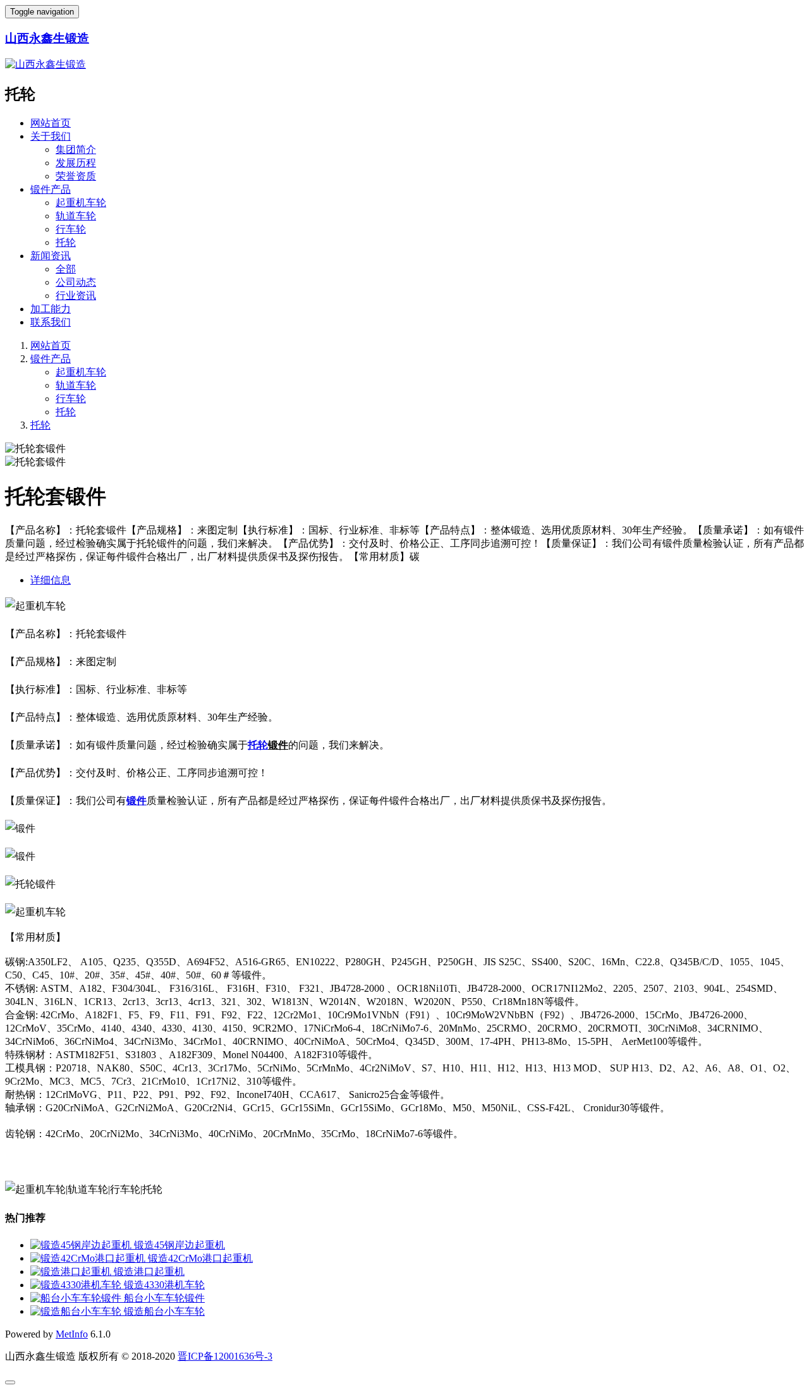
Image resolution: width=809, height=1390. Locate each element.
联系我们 (50, 322)
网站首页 (50, 123)
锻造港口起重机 (149, 1271)
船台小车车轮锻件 (164, 1298)
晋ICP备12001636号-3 (225, 1356)
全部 (66, 269)
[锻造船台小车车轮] (77, 1311)
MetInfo (72, 1334)
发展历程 (76, 162)
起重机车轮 (81, 202)
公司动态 (76, 282)
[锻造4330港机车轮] (77, 1284)
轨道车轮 (76, 215)
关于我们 (50, 136)
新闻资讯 (50, 255)
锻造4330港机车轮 (164, 1284)
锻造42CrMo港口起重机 (200, 1258)
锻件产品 (50, 189)
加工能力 (50, 308)
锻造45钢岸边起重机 (179, 1245)
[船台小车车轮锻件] (77, 1298)
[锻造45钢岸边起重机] (82, 1245)
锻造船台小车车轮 (164, 1311)
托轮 (66, 242)
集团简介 (76, 149)
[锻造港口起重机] (72, 1271)
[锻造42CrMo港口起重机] (89, 1258)
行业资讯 (76, 295)
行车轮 (71, 229)
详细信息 (50, 580)
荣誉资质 (76, 176)
